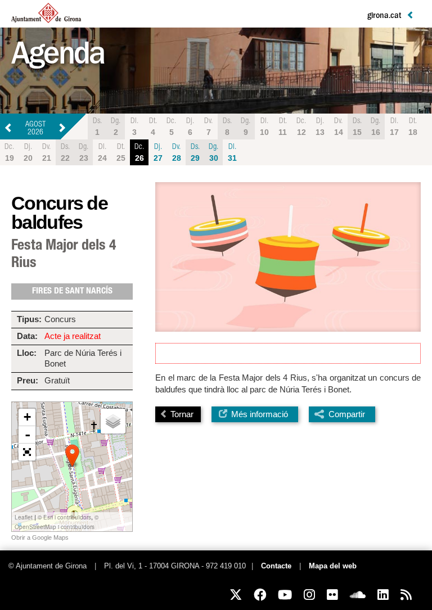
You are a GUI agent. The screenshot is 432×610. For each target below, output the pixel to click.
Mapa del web (333, 566)
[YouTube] (285, 595)
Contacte (276, 566)
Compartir (346, 414)
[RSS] (406, 595)
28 (176, 152)
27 (158, 152)
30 (213, 152)
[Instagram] (309, 595)
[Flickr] (332, 595)
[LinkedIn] (383, 595)
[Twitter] (236, 595)
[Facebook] (260, 595)
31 (232, 152)
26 (139, 152)
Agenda (57, 57)
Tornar (181, 414)
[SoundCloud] (358, 595)
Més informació (258, 414)
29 (195, 152)
